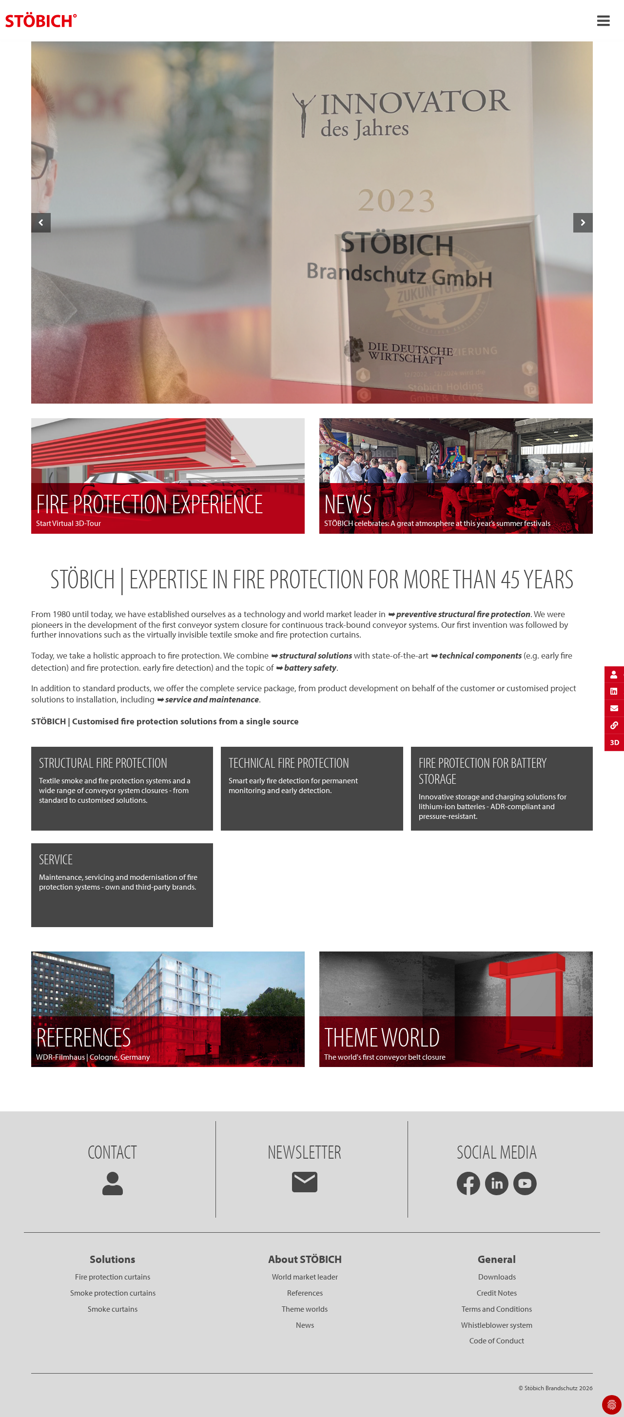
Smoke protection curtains (113, 1293)
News (305, 1325)
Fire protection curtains (112, 1276)
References (305, 1293)
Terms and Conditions (497, 1309)
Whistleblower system (496, 1325)
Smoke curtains (112, 1309)
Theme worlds (305, 1309)
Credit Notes (497, 1293)
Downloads (497, 1276)
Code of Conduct (496, 1340)
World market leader (305, 1276)
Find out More (312, 383)
